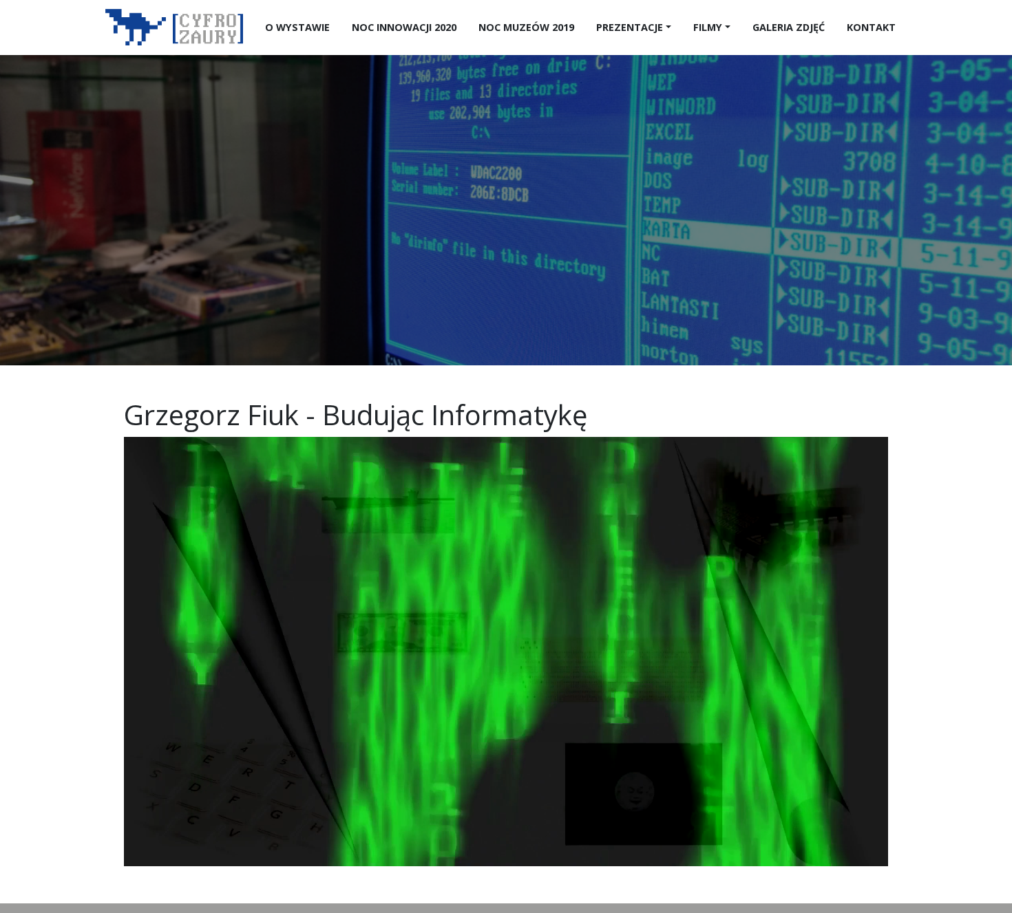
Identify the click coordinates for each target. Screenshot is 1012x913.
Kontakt (871, 27)
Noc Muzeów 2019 (526, 27)
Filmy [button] (707, 27)
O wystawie (297, 27)
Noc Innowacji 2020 (404, 27)
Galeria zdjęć (788, 27)
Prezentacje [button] (629, 27)
